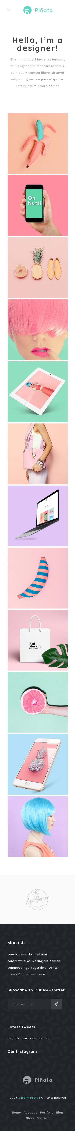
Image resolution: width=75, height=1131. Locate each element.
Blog (59, 1112)
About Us (30, 1112)
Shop (30, 1118)
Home (16, 1112)
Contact (43, 1118)
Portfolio (46, 1112)
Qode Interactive (29, 1097)
